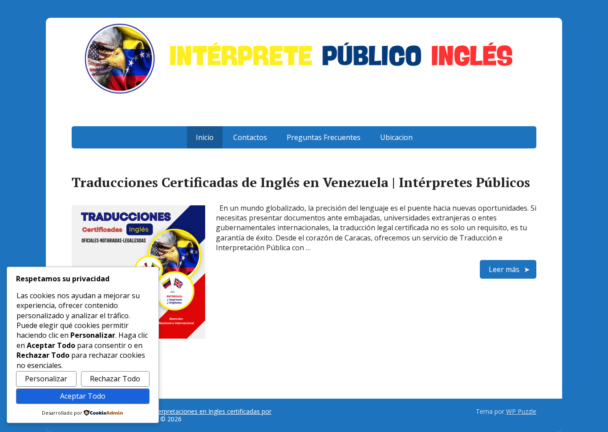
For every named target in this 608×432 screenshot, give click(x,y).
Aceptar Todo (82, 396)
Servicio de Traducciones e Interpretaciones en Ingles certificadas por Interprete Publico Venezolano (172, 415)
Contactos (250, 137)
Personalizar (46, 379)
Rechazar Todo (115, 379)
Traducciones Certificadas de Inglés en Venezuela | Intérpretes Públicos (301, 182)
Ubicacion (396, 137)
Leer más (504, 269)
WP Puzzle (521, 411)
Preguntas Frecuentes (324, 137)
